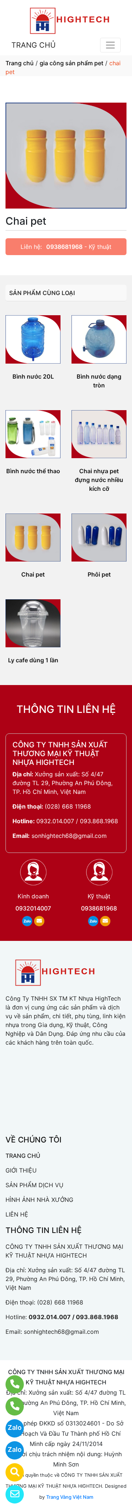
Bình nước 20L (33, 376)
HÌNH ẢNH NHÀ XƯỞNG (39, 1199)
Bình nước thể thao (33, 471)
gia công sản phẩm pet (71, 63)
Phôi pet (99, 574)
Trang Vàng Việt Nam (69, 1497)
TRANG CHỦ (33, 45)
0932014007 (33, 908)
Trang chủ (20, 63)
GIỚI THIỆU (21, 1170)
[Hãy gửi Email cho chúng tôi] (10, 1494)
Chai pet (33, 574)
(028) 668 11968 (68, 806)
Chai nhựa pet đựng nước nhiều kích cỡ (99, 479)
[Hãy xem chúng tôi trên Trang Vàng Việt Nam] (10, 1472)
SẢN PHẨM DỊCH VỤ (34, 1185)
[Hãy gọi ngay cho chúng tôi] (10, 1406)
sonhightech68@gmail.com (69, 835)
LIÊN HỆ (17, 1214)
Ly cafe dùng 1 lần (33, 660)
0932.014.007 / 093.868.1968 (77, 821)
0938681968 (64, 246)
